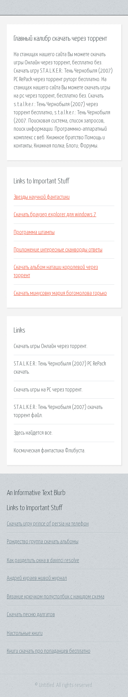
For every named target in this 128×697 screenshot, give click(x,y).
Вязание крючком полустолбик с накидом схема (55, 596)
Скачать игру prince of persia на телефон (48, 524)
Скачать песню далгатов (31, 614)
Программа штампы (34, 232)
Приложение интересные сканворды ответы (58, 250)
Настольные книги (25, 633)
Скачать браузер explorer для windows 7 (55, 214)
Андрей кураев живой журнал (37, 578)
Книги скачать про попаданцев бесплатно (48, 651)
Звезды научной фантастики (42, 197)
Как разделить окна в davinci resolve (43, 560)
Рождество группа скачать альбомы (43, 541)
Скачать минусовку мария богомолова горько (60, 293)
